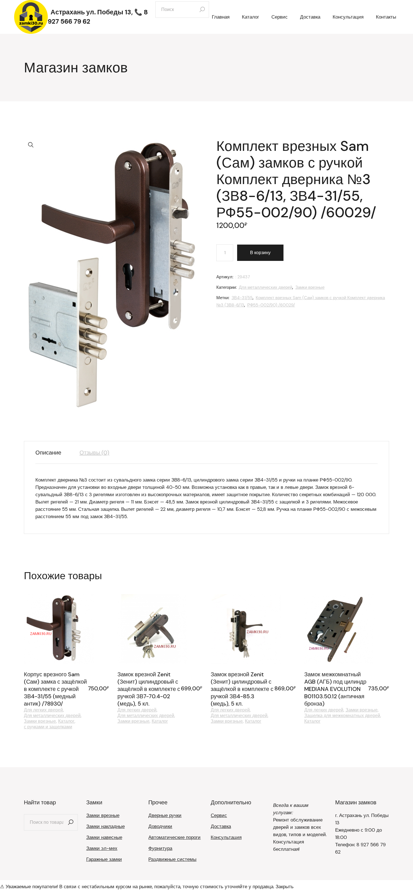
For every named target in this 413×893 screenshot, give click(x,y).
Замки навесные (104, 837)
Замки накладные (105, 826)
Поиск (71, 822)
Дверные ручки (164, 815)
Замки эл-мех (101, 848)
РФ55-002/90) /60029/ (271, 305)
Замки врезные (309, 287)
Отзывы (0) (94, 452)
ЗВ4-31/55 (242, 298)
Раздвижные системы (172, 859)
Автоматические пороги (174, 837)
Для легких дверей (43, 710)
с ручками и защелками (48, 727)
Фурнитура (160, 848)
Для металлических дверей (265, 287)
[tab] (52, 452)
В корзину (260, 253)
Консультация (226, 837)
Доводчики (160, 826)
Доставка (221, 826)
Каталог (66, 721)
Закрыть (285, 886)
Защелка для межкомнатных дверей (342, 716)
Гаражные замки (104, 859)
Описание (48, 452)
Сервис (219, 815)
